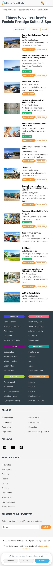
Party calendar (10, 322)
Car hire (31, 391)
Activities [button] (14, 377)
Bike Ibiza (26, 167)
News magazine (8, 502)
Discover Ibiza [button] (38, 377)
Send (45, 527)
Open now (20, 29)
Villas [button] (14, 346)
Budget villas (9, 352)
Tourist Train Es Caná (31, 233)
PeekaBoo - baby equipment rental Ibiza (34, 124)
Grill (30, 361)
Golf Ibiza (26, 248)
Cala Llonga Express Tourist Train (34, 148)
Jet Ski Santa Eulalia (31, 293)
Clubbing (5, 488)
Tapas (30, 366)
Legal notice (6, 432)
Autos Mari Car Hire (30, 82)
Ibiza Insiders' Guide (12, 340)
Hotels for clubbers (35, 326)
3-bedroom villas (10, 357)
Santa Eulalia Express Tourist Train (35, 36)
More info (41, 49)
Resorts (31, 382)
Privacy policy (33, 418)
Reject (26, 561)
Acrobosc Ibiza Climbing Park (35, 211)
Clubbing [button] (14, 316)
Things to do (7, 497)
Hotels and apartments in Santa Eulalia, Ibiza (28, 10)
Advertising (6, 427)
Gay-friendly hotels (35, 322)
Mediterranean (34, 352)
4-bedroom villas (10, 361)
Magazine (8, 336)
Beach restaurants (35, 370)
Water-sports (9, 387)
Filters (35, 29)
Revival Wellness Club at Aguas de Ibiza (33, 101)
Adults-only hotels (35, 331)
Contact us (32, 427)
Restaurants (7, 493)
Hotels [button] (39, 316)
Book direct (28, 49)
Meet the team (7, 418)
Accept (42, 561)
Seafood (31, 357)
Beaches (31, 387)
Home (4, 10)
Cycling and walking (12, 401)
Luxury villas (9, 366)
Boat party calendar (12, 326)
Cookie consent (34, 422)
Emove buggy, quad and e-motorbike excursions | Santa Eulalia (35, 188)
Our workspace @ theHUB (38, 432)
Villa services (9, 370)
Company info (7, 422)
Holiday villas (7, 469)
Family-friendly (10, 382)
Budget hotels (33, 340)
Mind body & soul (10, 396)
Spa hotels (32, 336)
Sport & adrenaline (11, 391)
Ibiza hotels (6, 465)
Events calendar (34, 396)
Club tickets (8, 331)
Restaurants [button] (39, 346)
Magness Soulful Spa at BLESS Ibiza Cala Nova (32, 270)
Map (44, 29)
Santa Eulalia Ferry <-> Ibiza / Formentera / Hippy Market (35, 57)
